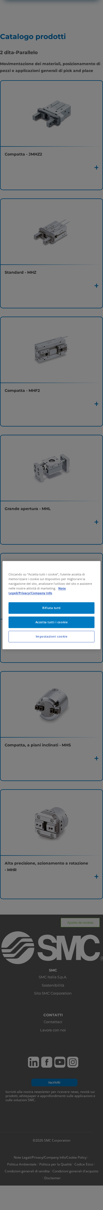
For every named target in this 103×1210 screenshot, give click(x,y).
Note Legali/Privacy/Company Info (37, 590)
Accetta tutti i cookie (51, 622)
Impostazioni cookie (52, 636)
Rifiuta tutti (51, 608)
